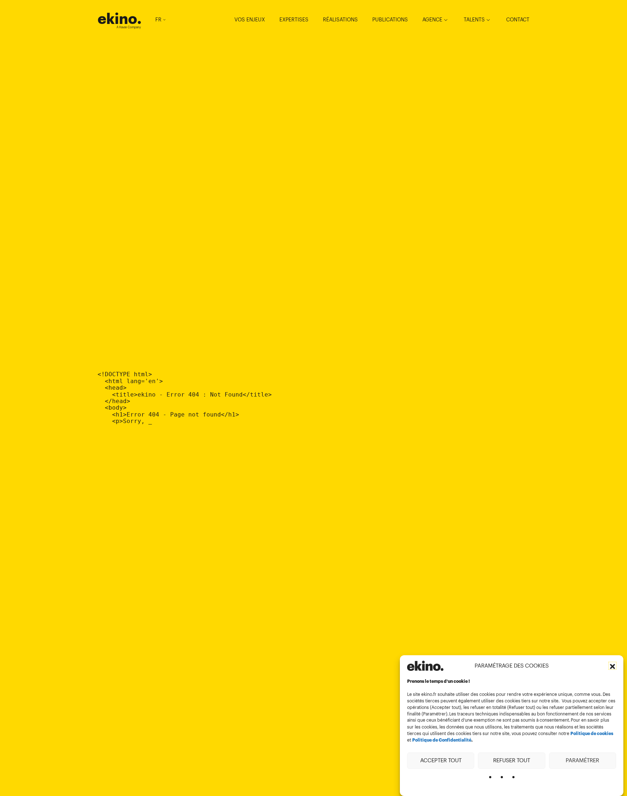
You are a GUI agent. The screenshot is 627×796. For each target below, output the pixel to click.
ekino (120, 18)
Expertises (293, 19)
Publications (390, 19)
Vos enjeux (249, 19)
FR (158, 19)
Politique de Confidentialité (441, 740)
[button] (612, 665)
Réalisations (340, 19)
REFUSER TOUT (511, 760)
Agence (432, 19)
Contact (517, 19)
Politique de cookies (591, 733)
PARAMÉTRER (582, 760)
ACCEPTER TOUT (441, 760)
